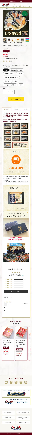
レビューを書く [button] (16, 291)
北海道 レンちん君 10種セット (11, 8)
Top (2, 8)
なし (6, 70)
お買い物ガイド (8, 417)
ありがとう (8, 81)
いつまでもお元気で (10, 85)
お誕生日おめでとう (16, 70)
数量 (4, 88)
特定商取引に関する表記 (22, 418)
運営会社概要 (8, 422)
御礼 (21, 85)
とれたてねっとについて (8, 413)
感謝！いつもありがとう (11, 77)
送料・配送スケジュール (22, 412)
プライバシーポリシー (22, 422)
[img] (16, 302)
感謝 (16, 81)
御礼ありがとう (9, 74)
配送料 (4, 58)
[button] (6, 61)
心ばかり (19, 74)
